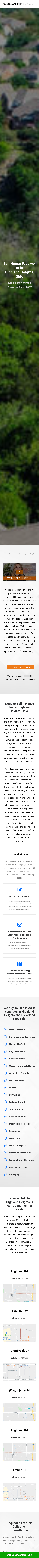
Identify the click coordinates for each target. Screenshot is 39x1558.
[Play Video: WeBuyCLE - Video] (19, 572)
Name (6, 1551)
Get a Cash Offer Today (20, 667)
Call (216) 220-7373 (20, 660)
